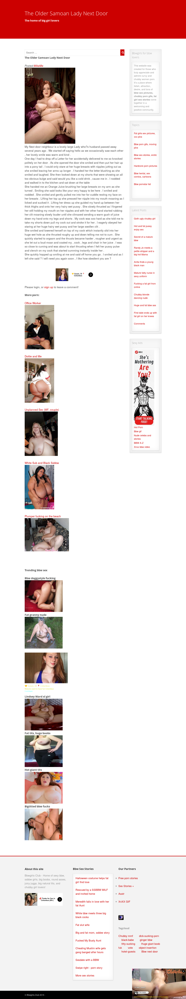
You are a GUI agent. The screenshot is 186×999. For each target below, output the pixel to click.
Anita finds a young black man (143, 263)
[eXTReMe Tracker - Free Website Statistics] (121, 919)
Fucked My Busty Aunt (88, 940)
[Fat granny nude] (44, 647)
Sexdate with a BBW (87, 960)
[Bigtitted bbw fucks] (44, 839)
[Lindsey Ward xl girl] (44, 729)
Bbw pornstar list (142, 184)
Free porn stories (128, 878)
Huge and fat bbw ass (145, 305)
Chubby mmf (125, 936)
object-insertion (147, 947)
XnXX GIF (124, 901)
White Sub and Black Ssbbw (42, 463)
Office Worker (33, 303)
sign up (48, 287)
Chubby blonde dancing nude (141, 296)
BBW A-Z (138, 442)
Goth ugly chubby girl (144, 218)
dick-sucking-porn (149, 936)
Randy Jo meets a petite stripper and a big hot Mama (144, 251)
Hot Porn (138, 427)
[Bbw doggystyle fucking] (44, 611)
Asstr (121, 893)
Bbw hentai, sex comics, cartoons (142, 175)
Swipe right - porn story (89, 967)
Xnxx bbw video (142, 446)
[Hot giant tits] (44, 802)
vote (130, 947)
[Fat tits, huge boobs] (44, 766)
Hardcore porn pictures (145, 165)
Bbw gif (137, 431)
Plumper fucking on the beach (43, 516)
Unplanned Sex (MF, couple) (42, 409)
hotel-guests (128, 951)
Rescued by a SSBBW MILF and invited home (92, 891)
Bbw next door (149, 951)
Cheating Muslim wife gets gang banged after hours (91, 950)
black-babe (127, 940)
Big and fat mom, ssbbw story (93, 932)
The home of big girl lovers (42, 20)
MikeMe (38, 66)
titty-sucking (128, 944)
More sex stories (85, 975)
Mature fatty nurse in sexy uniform (144, 274)
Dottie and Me (33, 356)
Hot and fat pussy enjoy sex (143, 227)
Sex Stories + (126, 886)
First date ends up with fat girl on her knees (145, 314)
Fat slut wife (82, 925)
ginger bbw (146, 940)
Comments (139, 323)
